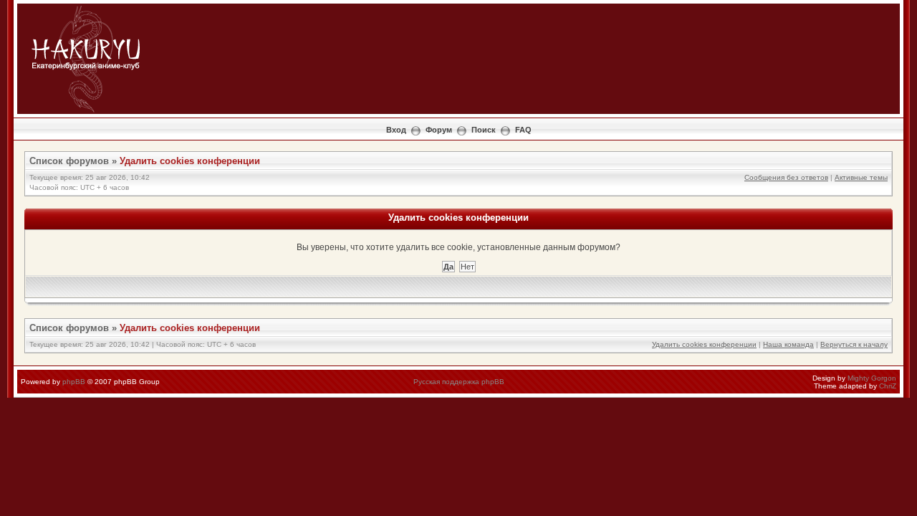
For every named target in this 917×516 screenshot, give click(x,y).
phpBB (73, 382)
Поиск (483, 129)
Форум (439, 129)
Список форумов (69, 161)
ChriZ (887, 386)
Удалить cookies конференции (190, 161)
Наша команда (788, 344)
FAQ (523, 129)
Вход (396, 129)
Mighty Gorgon (872, 378)
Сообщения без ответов (786, 177)
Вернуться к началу (854, 344)
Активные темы (861, 177)
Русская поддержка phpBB (458, 382)
